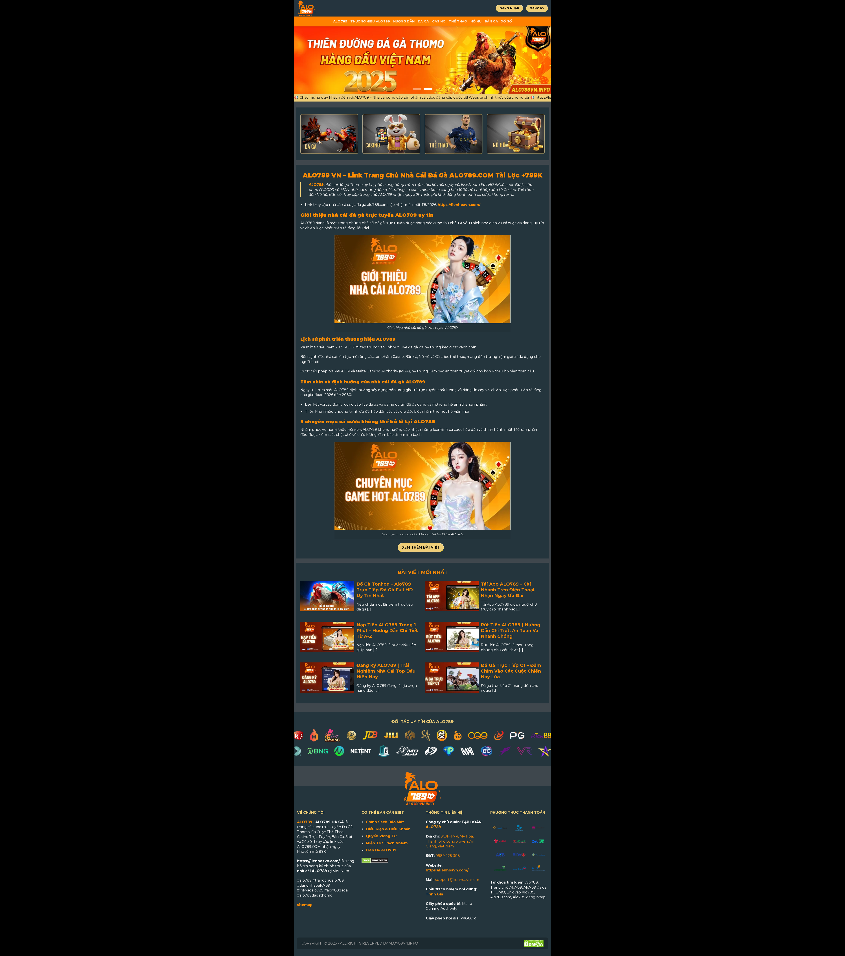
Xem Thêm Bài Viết (421, 547)
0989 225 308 (447, 856)
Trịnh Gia (434, 894)
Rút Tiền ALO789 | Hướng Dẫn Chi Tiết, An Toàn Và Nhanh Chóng (510, 630)
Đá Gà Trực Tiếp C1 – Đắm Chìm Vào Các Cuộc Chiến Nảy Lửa (511, 671)
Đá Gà (423, 21)
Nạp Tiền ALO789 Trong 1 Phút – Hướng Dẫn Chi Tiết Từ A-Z (387, 630)
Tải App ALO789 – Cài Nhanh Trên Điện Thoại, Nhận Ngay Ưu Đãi (508, 589)
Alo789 (340, 21)
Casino (439, 21)
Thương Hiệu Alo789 (370, 21)
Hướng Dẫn (404, 21)
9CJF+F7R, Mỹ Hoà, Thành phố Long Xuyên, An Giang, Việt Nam (450, 841)
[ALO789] (321, 8)
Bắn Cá (491, 21)
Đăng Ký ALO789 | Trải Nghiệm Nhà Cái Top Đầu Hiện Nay (385, 671)
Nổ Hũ (475, 21)
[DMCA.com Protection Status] (375, 860)
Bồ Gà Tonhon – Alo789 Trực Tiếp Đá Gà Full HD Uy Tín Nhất (384, 589)
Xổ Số (506, 21)
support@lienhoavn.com (457, 880)
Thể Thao (458, 21)
